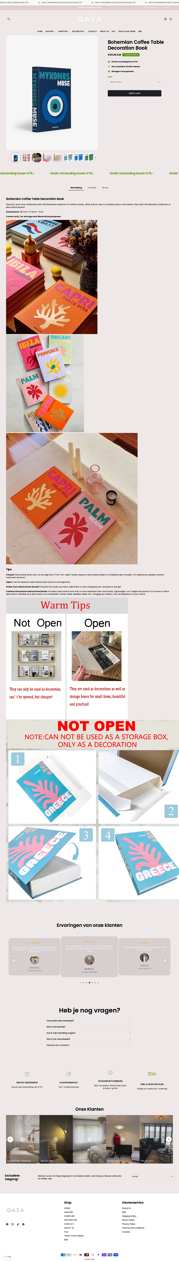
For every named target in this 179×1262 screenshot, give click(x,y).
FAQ (66, 1231)
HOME (67, 1208)
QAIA (92, 1259)
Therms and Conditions (133, 1227)
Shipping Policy (129, 1216)
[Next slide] (165, 961)
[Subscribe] (171, 1176)
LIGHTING (68, 1212)
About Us (126, 1208)
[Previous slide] (14, 961)
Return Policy (128, 1220)
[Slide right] (96, 157)
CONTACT (69, 1224)
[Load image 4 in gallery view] (47, 157)
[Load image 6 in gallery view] (68, 157)
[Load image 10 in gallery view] (89, 157)
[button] (8, 19)
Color (110, 77)
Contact (126, 1231)
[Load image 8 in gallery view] (78, 157)
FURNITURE (69, 1216)
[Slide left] (8, 157)
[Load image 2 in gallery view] (26, 157)
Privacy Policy (128, 1224)
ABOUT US (69, 1227)
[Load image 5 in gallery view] (57, 157)
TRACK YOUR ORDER (73, 1235)
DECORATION (70, 1220)
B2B (66, 1239)
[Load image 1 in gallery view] (15, 157)
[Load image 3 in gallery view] (36, 157)
